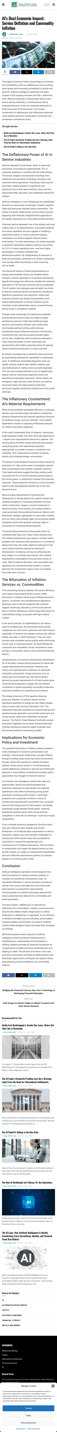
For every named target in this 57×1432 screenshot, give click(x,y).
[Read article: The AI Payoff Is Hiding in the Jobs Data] (28, 1152)
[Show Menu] (3, 4)
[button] (53, 1386)
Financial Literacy (11, 1320)
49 (32, 1136)
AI (3, 1300)
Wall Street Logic (16, 34)
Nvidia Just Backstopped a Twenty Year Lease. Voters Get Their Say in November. (29, 134)
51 (31, 1086)
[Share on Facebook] (15, 72)
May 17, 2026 (23, 1243)
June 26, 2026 (23, 1136)
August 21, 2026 (24, 1032)
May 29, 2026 (23, 1186)
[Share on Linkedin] (38, 72)
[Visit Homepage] (24, 4)
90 (31, 1186)
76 (31, 1243)
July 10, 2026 (23, 1086)
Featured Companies (12, 1315)
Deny (28, 1415)
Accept (28, 1408)
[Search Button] (53, 4)
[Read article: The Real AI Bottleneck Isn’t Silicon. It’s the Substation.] (28, 1202)
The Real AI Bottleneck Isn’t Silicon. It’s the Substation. (27, 1182)
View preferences (28, 1422)
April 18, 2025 (32, 34)
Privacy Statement (33, 1428)
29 (34, 1032)
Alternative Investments (14, 1305)
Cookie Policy (20, 1428)
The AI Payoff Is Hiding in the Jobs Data (20, 146)
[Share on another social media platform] (50, 72)
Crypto (5, 1310)
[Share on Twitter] (26, 72)
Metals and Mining (11, 1325)
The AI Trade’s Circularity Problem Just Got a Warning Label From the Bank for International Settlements (28, 141)
